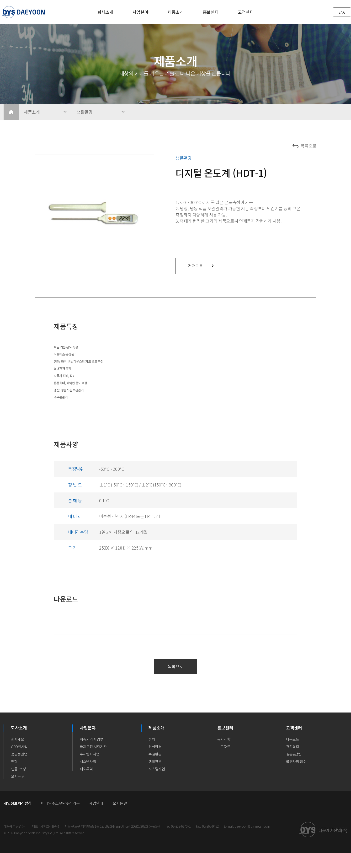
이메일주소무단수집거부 (60, 803)
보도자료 (223, 746)
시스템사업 (88, 761)
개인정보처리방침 (18, 803)
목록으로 (308, 146)
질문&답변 (293, 753)
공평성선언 (19, 753)
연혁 (14, 761)
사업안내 (96, 803)
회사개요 (17, 739)
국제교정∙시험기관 (93, 746)
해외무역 (86, 768)
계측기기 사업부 (91, 739)
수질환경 (155, 753)
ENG (342, 12)
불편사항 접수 (296, 761)
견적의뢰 (196, 266)
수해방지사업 (89, 753)
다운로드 (292, 739)
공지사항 (223, 739)
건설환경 (155, 746)
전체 (152, 739)
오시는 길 (18, 776)
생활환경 (155, 761)
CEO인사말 (19, 746)
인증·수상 (18, 768)
